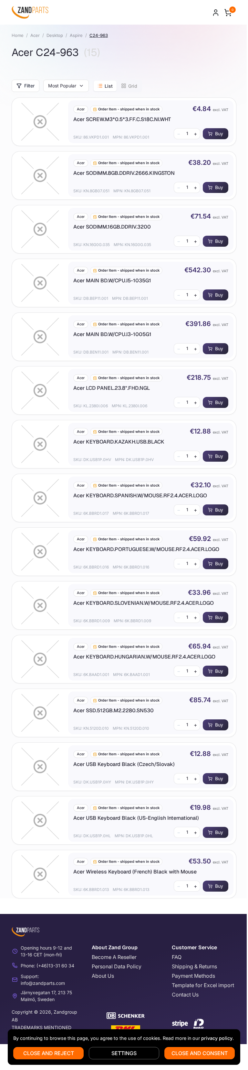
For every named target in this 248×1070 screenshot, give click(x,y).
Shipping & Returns (194, 966)
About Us (103, 976)
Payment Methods (193, 976)
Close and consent (199, 1053)
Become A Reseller (114, 957)
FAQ (176, 957)
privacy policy (216, 1038)
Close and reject (48, 1053)
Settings (124, 1053)
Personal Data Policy (116, 966)
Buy (219, 133)
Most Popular (62, 85)
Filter (29, 85)
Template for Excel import (203, 985)
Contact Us (185, 994)
